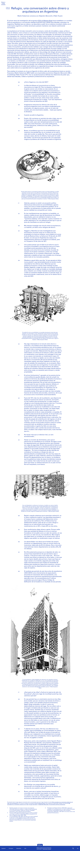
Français (8, 8)
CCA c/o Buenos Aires (45, 20)
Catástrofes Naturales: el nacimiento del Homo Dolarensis (51, 804)
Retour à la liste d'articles (3, 3)
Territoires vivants (47, 849)
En (77, 848)
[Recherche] (73, 848)
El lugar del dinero (33, 804)
